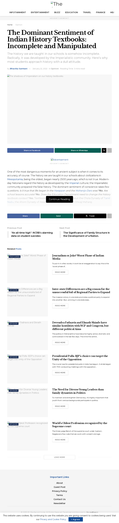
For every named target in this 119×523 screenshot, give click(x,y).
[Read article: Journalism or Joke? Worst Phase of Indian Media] (27, 268)
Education (71, 12)
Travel (87, 12)
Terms (59, 495)
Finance (100, 12)
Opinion (18, 25)
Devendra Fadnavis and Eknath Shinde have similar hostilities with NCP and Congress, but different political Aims (80, 326)
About (59, 483)
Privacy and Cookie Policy (53, 519)
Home (9, 25)
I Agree (75, 519)
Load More (59, 457)
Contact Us (60, 499)
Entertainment (40, 12)
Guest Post (59, 487)
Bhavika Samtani (18, 68)
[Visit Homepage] (59, 4)
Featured (15, 257)
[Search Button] (110, 4)
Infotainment (17, 12)
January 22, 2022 (40, 68)
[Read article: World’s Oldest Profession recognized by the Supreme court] (27, 436)
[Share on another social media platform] (109, 150)
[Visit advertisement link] (59, 159)
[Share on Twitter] (104, 150)
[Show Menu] (8, 4)
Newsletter (59, 503)
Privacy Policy (59, 491)
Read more (61, 271)
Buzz (57, 12)
